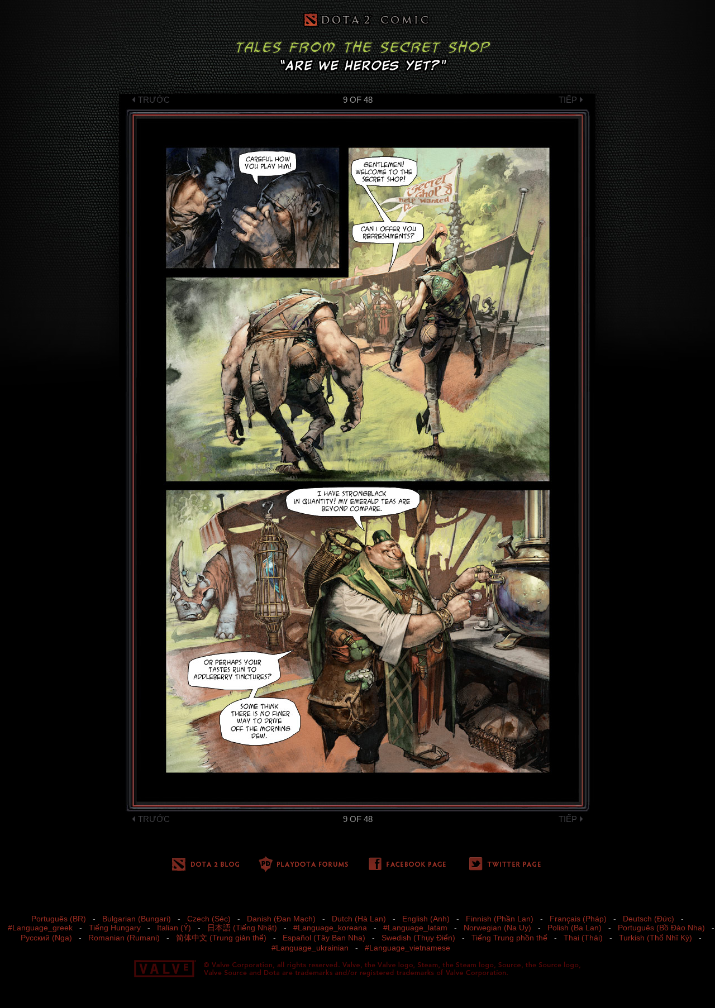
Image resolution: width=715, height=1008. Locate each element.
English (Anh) (426, 918)
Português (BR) (58, 918)
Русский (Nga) (46, 937)
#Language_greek (40, 927)
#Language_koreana (330, 927)
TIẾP (568, 99)
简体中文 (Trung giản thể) (221, 937)
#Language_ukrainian (310, 947)
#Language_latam (415, 927)
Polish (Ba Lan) (574, 927)
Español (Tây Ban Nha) (324, 937)
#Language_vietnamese (407, 947)
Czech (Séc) (209, 918)
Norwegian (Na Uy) (497, 927)
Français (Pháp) (578, 918)
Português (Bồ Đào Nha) (661, 927)
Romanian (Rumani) (124, 937)
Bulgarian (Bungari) (136, 918)
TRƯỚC (154, 99)
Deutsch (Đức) (648, 918)
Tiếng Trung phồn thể (509, 937)
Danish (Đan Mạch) (281, 918)
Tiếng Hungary (115, 927)
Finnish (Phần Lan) (499, 918)
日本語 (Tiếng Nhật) (242, 927)
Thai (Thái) (583, 937)
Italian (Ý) (174, 927)
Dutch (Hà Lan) (359, 918)
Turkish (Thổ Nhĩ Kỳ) (655, 937)
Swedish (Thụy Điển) (418, 937)
